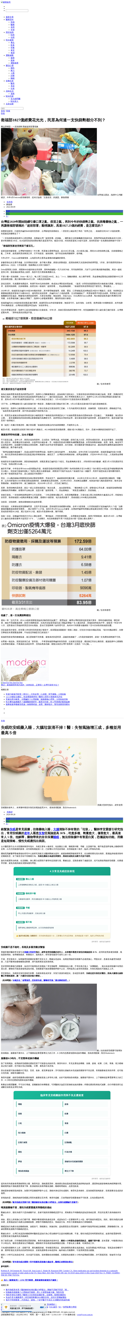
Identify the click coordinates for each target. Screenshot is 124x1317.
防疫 (8, 111)
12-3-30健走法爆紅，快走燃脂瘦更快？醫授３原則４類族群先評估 (34, 697)
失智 (13, 30)
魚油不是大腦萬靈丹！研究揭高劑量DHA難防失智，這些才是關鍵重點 (36, 1297)
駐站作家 (10, 96)
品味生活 (10, 91)
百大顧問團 (15, 99)
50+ (60, 1307)
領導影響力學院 (70, 1307)
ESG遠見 (53, 1307)
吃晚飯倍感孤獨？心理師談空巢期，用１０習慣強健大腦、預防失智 (35, 1292)
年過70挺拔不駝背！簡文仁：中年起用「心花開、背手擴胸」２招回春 (36, 694)
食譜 (13, 53)
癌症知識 (10, 32)
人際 (13, 73)
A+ (7, 216)
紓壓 (13, 76)
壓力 (13, 71)
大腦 (56, 829)
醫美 (13, 83)
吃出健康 (10, 40)
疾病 (13, 22)
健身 (13, 58)
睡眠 (13, 78)
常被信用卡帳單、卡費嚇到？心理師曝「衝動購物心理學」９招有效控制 (37, 699)
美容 (13, 86)
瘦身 (13, 60)
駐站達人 (14, 101)
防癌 (13, 35)
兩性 (13, 68)
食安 (13, 50)
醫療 (13, 25)
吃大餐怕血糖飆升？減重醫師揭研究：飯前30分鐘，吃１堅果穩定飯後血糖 (38, 702)
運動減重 (10, 55)
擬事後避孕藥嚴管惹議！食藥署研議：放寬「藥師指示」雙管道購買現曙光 (38, 704)
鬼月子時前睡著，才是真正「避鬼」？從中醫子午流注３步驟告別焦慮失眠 (38, 1300)
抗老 (13, 88)
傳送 (8, 214)
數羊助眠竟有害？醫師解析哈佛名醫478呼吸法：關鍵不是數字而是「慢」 (37, 1290)
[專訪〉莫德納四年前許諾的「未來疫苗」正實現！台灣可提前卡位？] (62, 664)
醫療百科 (10, 19)
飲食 (13, 45)
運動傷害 (14, 63)
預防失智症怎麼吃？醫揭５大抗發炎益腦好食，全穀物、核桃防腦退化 (36, 1295)
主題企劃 (10, 104)
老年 (27, 833)
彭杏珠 (10, 202)
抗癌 (13, 37)
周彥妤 (10, 812)
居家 (13, 94)
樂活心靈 (10, 65)
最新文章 (10, 17)
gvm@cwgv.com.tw (85, 1315)
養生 (13, 42)
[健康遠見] (6, 2)
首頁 (3, 111)
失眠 (13, 829)
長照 (13, 27)
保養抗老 (10, 81)
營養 (13, 48)
